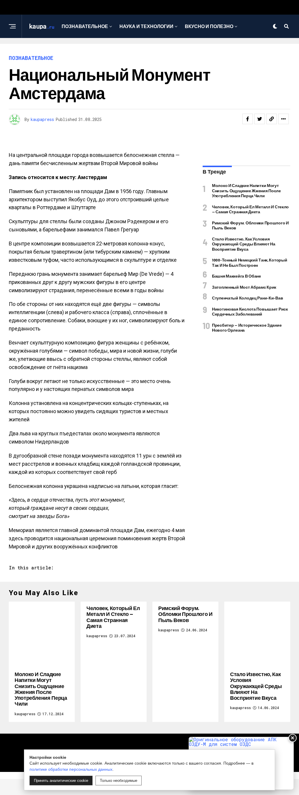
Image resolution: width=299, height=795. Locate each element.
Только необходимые (118, 780)
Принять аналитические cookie (61, 780)
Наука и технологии (146, 26)
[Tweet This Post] (259, 119)
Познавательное (85, 26)
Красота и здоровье (147, 50)
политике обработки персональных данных (70, 769)
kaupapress (42, 119)
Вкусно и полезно (209, 26)
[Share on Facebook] (247, 119)
